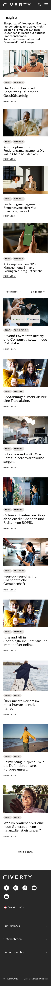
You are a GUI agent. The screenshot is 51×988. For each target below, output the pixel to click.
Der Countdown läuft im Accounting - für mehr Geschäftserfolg (22, 92)
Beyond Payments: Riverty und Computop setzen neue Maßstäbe (25, 339)
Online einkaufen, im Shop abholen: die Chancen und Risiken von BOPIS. (24, 519)
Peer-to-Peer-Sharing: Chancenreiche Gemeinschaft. (20, 580)
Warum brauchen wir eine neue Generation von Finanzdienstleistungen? (23, 826)
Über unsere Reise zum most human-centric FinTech (21, 704)
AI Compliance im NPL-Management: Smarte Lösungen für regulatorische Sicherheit (22, 268)
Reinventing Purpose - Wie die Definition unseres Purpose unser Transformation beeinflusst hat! (24, 765)
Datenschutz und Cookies (36, 979)
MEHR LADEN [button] (25, 852)
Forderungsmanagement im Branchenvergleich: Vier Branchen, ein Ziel (22, 208)
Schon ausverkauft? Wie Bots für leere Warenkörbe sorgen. (23, 458)
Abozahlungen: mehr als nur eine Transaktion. (24, 399)
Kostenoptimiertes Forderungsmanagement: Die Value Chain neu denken (23, 151)
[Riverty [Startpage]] (17, 5)
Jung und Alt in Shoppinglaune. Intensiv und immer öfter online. (25, 641)
